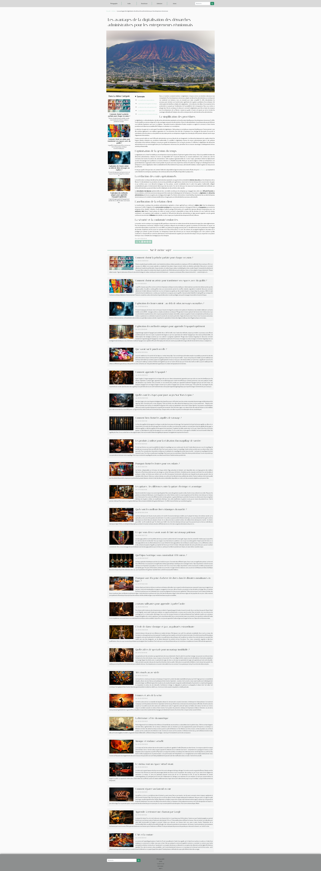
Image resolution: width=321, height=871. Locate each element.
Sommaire (141, 96)
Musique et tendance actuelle (149, 741)
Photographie (113, 3)
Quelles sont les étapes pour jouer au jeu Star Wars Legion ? (164, 395)
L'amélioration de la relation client (146, 111)
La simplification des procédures (146, 100)
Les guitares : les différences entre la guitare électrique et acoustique (168, 486)
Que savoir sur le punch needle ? (151, 349)
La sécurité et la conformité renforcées (147, 114)
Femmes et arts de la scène (148, 695)
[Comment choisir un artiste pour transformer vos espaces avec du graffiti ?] (119, 130)
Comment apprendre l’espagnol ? (151, 372)
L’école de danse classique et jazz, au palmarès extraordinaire (164, 626)
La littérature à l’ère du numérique (151, 718)
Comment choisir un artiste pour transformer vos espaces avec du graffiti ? (119, 141)
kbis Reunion (202, 170)
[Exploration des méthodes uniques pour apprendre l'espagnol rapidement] (119, 184)
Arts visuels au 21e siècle (147, 672)
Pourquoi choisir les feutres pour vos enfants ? (157, 463)
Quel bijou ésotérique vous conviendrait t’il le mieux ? (161, 555)
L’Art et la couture (144, 834)
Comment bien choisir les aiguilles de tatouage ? (158, 417)
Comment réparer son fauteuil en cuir (153, 788)
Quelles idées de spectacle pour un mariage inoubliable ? (162, 649)
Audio (129, 3)
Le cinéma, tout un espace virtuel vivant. (154, 764)
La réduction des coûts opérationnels (147, 107)
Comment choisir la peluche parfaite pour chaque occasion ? (119, 115)
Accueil (108, 11)
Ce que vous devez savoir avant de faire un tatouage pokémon (165, 532)
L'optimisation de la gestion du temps (147, 104)
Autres (174, 3)
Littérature (159, 3)
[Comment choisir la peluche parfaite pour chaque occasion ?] (119, 105)
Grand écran (144, 3)
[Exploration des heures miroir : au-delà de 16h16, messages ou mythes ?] (119, 157)
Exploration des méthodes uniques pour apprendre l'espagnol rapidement (119, 195)
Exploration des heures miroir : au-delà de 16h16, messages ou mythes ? (119, 168)
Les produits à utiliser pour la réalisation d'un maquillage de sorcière (168, 440)
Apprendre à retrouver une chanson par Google (158, 811)
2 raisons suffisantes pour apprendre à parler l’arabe (160, 603)
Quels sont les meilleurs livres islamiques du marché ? (161, 509)
